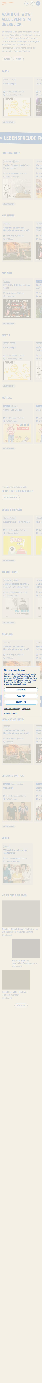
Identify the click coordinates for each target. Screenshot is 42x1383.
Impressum (26, 709)
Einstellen (21, 702)
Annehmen (21, 690)
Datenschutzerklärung (12, 709)
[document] (21, 691)
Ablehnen (21, 696)
